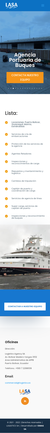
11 (32, 88)
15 (41, 88)
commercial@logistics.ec (18, 382)
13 (36, 88)
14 (39, 88)
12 (34, 88)
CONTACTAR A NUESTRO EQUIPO (25, 306)
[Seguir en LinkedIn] (25, 401)
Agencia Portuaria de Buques (25, 60)
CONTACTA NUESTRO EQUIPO (25, 77)
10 (29, 88)
